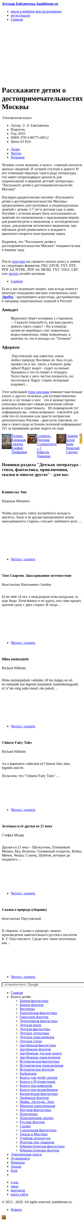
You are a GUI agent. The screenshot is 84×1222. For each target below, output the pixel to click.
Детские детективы (34, 1033)
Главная (17, 993)
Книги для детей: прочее (39, 1077)
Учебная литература (35, 1138)
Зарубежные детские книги (41, 1053)
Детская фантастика (35, 1029)
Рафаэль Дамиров (43, 454)
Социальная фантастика (38, 1130)
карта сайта (19, 1194)
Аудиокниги (20, 1158)
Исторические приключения (41, 1065)
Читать (16, 153)
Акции (16, 1166)
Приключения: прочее (37, 1118)
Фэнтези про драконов (37, 1142)
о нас (15, 1182)
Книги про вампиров (36, 1086)
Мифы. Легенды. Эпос (37, 1102)
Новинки (18, 1162)
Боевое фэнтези (31, 1005)
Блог (14, 1170)
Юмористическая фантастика (42, 1146)
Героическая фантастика (38, 1013)
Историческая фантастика (39, 1061)
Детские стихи (31, 1041)
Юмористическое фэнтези (39, 1150)
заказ (14, 1186)
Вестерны (27, 1009)
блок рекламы (38, 392)
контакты (18, 1190)
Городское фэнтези (34, 1017)
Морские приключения (37, 1106)
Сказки (25, 1126)
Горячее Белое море (72, 440)
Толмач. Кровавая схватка (18, 440)
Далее (15, 149)
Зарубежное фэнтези (35, 1049)
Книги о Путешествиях (38, 1081)
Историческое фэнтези (37, 1069)
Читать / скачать (23, 559)
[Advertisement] (30, 53)
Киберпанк (28, 1073)
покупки (18, 261)
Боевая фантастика (34, 1001)
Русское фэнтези (32, 1122)
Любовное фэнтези (34, 1098)
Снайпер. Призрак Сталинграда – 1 (46, 442)
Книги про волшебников (39, 1090)
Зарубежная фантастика (38, 1045)
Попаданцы (29, 1114)
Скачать (17, 281)
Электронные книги (26, 1154)
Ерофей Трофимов (19, 450)
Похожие (18, 157)
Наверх (16, 1209)
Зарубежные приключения (40, 1057)
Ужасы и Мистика (33, 1134)
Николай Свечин (73, 450)
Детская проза (30, 1025)
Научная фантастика (35, 1110)
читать (14, 273)
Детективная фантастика (39, 1021)
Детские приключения (37, 1037)
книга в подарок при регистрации (36, 11)
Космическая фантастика (39, 1094)
